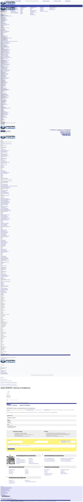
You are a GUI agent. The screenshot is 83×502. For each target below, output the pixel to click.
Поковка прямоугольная (4, 24)
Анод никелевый (3, 87)
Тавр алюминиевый (3, 53)
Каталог (1, 141)
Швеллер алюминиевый (4, 56)
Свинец (21, 12)
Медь (21, 11)
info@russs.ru (2, 359)
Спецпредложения (3, 113)
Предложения (3, 491)
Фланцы (41, 10)
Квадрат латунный (3, 71)
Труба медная (2, 84)
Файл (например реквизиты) (65, 440)
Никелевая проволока (4, 89)
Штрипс (1, 36)
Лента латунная (3, 72)
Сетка (1, 16)
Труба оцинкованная (4, 43)
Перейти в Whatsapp (65, 132)
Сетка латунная (3, 75)
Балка (31, 8)
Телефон (9, 440)
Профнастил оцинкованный (13, 11)
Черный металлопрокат (33, 6)
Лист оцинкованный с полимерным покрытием (8, 41)
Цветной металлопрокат (23, 6)
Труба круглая (3, 18)
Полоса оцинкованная (49, 460)
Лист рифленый (3, 30)
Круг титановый (3, 92)
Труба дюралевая (3, 68)
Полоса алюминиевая (4, 52)
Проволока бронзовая (4, 62)
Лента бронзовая (3, 60)
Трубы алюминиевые (4, 54)
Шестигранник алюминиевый (5, 57)
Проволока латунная (4, 74)
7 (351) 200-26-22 (3, 370)
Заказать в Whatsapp (24, 405)
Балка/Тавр (2, 27)
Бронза (21, 8)
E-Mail (36, 440)
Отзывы (1, 118)
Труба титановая (3, 96)
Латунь (21, 10)
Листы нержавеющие (52, 6)
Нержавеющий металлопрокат (3, 6)
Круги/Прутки (2, 22)
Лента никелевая (3, 88)
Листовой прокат (33, 10)
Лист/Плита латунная (4, 73)
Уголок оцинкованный (14, 12)
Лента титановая (3, 93)
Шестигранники (52, 9)
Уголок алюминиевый (4, 55)
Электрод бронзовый (4, 64)
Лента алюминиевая (4, 50)
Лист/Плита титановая (4, 94)
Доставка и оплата (3, 117)
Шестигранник (32, 14)
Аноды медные (3, 80)
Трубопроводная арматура (43, 6)
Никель (1, 86)
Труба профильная (52, 7)
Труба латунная (3, 76)
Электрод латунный (4, 78)
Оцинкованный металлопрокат (13, 6)
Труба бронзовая (3, 63)
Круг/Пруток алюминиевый (5, 49)
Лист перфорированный (4, 31)
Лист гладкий (2, 29)
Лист (1, 28)
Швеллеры (51, 8)
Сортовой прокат (3, 20)
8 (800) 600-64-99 (3, 358)
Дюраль (21, 9)
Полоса (1, 34)
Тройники (42, 9)
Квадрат (1, 21)
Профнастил (32, 11)
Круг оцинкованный (4, 38)
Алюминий (22, 7)
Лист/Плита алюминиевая (5, 51)
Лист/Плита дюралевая (4, 66)
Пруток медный (3, 83)
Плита (1, 32)
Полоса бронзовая (4, 61)
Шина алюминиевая (4, 58)
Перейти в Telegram (65, 131)
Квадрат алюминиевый (4, 48)
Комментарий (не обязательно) (13, 444)
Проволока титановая (4, 95)
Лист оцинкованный (4, 39)
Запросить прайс (3, 372)
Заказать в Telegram (12, 405)
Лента (1, 13)
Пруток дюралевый (3, 67)
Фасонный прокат (3, 25)
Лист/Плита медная (3, 81)
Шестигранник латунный (4, 77)
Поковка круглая (3, 23)
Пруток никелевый (3, 90)
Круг (31, 9)
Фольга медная (3, 85)
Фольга (1, 33)
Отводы (41, 7)
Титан (21, 13)
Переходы (42, 8)
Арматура (32, 7)
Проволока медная (3, 82)
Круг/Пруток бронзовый (4, 59)
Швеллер (32, 13)
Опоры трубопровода (44, 11)
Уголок (31, 12)
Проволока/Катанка (34, 463)
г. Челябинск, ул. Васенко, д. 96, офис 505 (59, 129)
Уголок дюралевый (3, 69)
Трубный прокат (3, 17)
